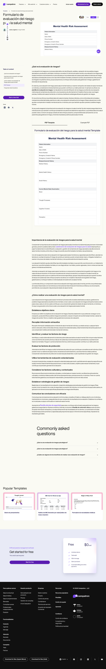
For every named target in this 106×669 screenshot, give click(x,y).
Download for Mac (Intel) (39, 659)
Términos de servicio (44, 604)
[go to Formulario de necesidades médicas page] (53, 501)
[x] (95, 659)
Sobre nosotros (42, 593)
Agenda (5, 627)
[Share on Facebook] (9, 107)
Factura (5, 650)
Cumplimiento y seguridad (60, 622)
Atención (6, 634)
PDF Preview (7, 85)
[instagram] (81, 659)
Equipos (5, 612)
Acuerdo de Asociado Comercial (44, 608)
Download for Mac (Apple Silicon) (15, 659)
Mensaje (5, 630)
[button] (63, 659)
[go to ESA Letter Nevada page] (87, 501)
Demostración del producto (26, 594)
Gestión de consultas (27, 601)
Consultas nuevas (8, 604)
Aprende (58, 607)
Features (21, 4)
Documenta (6, 640)
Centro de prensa (43, 599)
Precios (55, 4)
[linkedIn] (88, 659)
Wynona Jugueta (12, 29)
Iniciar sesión (69, 4)
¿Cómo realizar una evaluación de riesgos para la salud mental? (12, 81)
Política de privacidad (61, 626)
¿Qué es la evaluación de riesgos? (12, 73)
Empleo (40, 596)
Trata (4, 647)
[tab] (49, 122)
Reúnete (5, 637)
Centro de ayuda (60, 602)
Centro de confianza (61, 618)
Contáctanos (42, 601)
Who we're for (31, 4)
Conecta (5, 624)
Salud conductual (8, 593)
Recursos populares (61, 593)
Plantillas (58, 597)
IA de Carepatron (26, 604)
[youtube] (102, 659)
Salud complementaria (10, 599)
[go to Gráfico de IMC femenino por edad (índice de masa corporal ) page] (19, 501)
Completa (6, 645)
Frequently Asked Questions (11, 88)
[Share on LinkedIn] (5, 107)
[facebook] (74, 659)
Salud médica (7, 596)
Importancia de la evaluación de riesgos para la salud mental (13, 77)
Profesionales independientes (8, 608)
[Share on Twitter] (13, 107)
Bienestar (6, 601)
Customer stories (44, 4)
